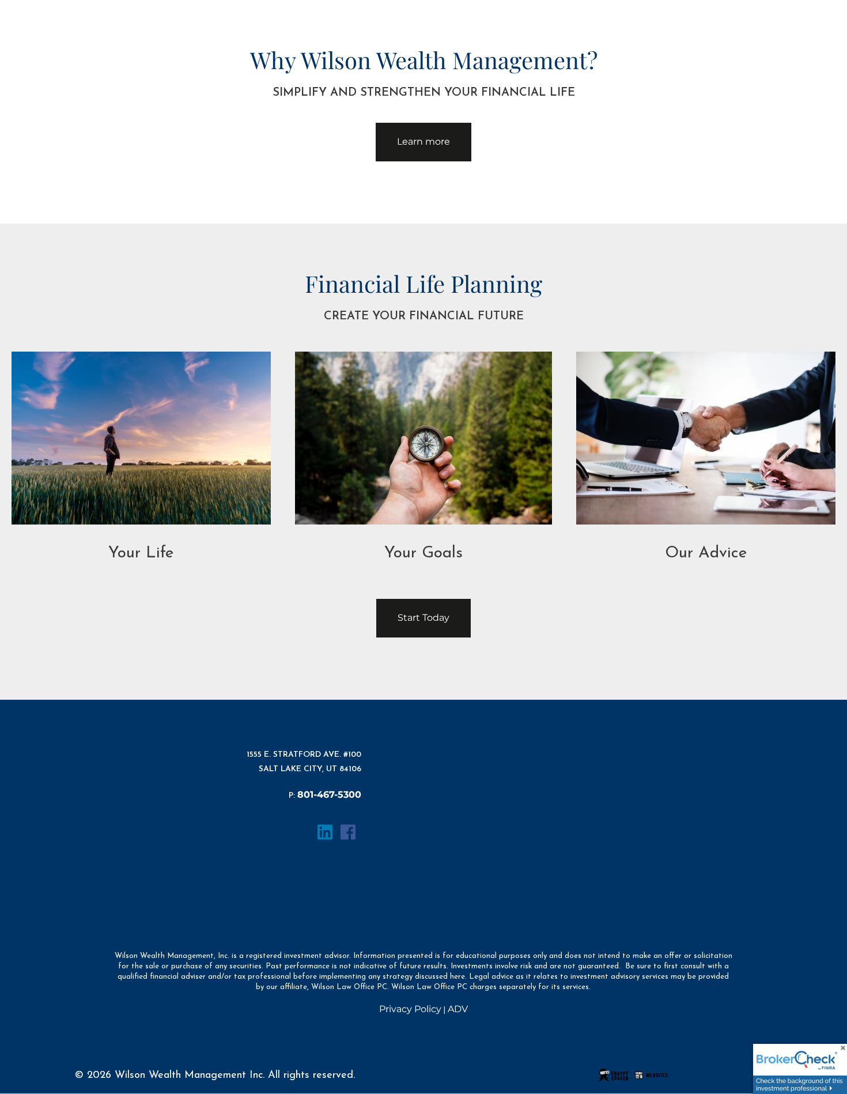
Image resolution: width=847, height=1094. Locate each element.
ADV (458, 1009)
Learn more (423, 141)
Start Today (423, 617)
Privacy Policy (410, 1009)
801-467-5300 (329, 794)
